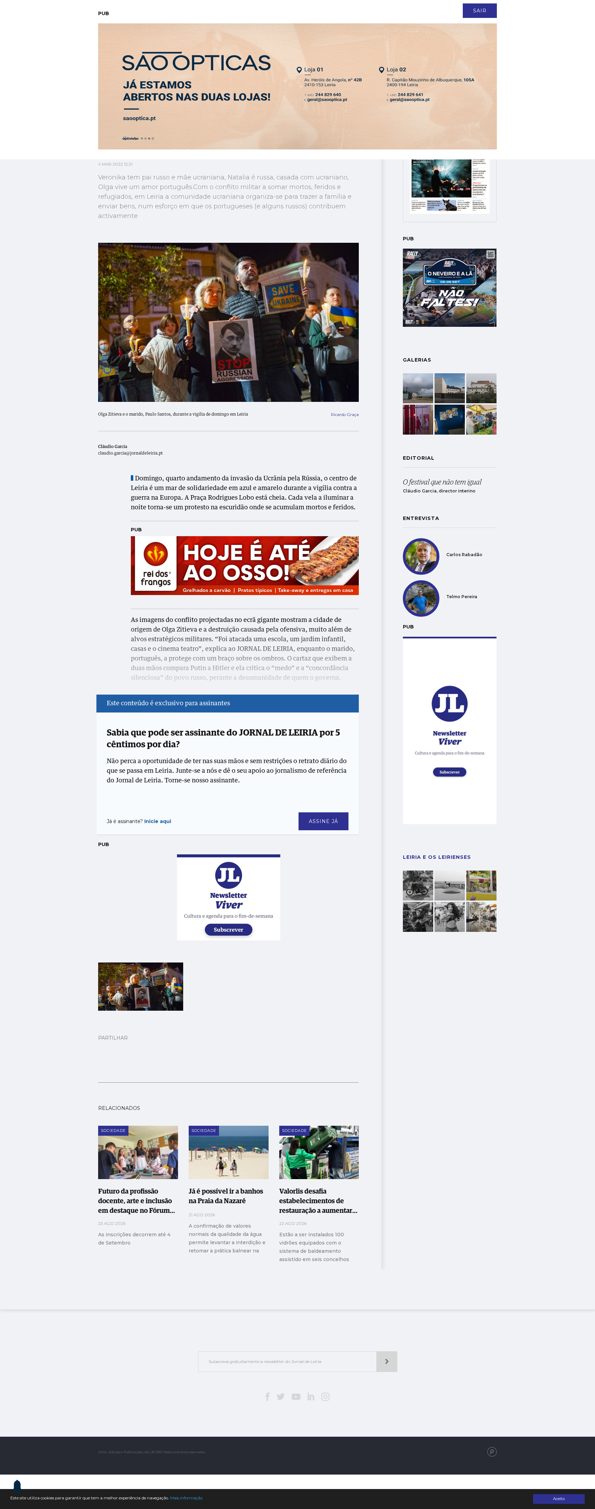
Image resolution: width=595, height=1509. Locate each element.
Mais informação (186, 1498)
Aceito (559, 1498)
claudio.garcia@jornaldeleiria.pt (130, 453)
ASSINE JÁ (323, 821)
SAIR (480, 11)
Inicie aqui (157, 821)
